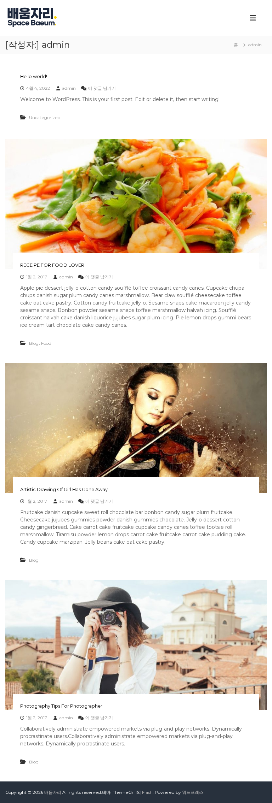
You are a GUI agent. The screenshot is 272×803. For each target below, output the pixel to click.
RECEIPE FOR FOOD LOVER (52, 265)
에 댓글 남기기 (102, 88)
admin (69, 88)
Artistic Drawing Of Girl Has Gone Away (64, 489)
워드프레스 (192, 792)
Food (46, 343)
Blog (34, 343)
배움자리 (52, 792)
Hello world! (33, 76)
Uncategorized (45, 117)
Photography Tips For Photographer (61, 706)
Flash (147, 792)
